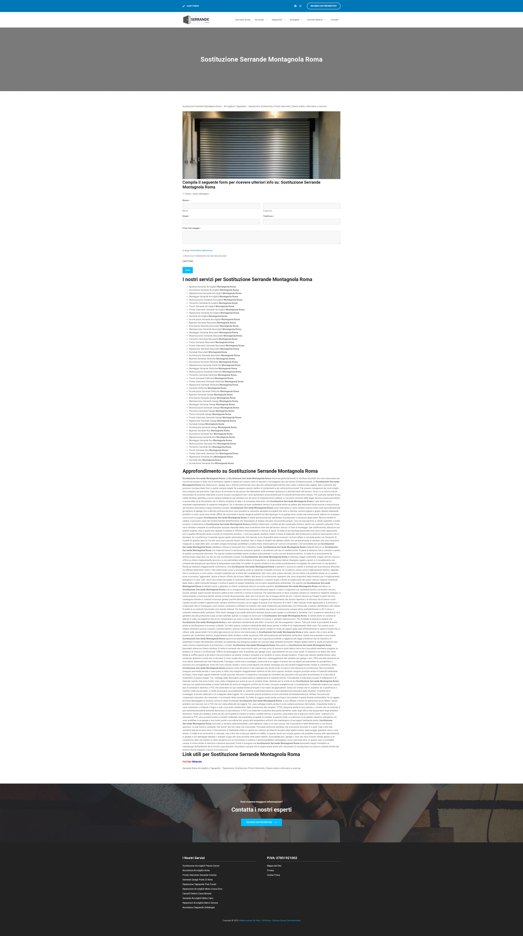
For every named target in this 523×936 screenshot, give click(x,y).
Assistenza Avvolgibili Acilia (196, 870)
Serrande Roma (242, 20)
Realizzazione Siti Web (250, 920)
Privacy (270, 870)
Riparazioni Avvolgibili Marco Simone (200, 903)
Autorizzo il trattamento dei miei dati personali (205, 256)
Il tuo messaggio (192, 228)
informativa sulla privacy (201, 250)
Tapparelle (277, 20)
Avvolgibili (294, 20)
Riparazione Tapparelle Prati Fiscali (199, 884)
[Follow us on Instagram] (300, 6)
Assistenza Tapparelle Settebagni (199, 907)
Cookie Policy (273, 875)
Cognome (267, 211)
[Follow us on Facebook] (295, 6)
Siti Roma (266, 920)
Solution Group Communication (286, 920)
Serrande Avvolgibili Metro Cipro (198, 898)
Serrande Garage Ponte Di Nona (198, 879)
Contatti (334, 20)
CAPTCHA (188, 261)
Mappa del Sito (274, 865)
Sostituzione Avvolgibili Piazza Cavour (201, 865)
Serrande (259, 20)
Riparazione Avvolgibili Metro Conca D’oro (202, 889)
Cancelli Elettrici (315, 20)
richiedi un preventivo (324, 6)
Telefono (268, 216)
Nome (185, 211)
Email (186, 216)
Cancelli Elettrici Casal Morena (197, 893)
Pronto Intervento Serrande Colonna (199, 875)
